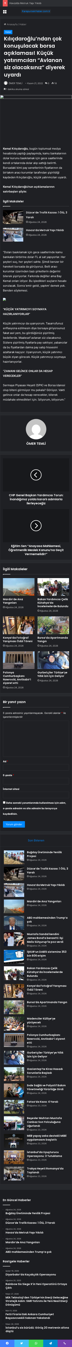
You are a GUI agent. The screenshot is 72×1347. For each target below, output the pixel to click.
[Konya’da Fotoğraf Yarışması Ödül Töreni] (19, 625)
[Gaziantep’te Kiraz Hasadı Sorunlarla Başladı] (14, 1074)
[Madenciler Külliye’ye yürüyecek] (14, 1024)
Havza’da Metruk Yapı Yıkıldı (45, 230)
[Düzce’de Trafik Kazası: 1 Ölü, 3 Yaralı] (13, 217)
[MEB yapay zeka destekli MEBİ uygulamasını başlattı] (14, 1141)
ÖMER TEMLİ (15, 83)
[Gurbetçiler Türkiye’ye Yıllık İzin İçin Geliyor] (53, 660)
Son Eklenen (36, 840)
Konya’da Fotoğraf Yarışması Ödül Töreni (17, 639)
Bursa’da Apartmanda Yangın (52, 639)
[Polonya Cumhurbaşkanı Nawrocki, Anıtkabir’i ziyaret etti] (19, 660)
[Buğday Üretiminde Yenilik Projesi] (14, 857)
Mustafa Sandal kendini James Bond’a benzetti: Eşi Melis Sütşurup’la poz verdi (45, 938)
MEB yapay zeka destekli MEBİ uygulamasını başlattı (46, 1137)
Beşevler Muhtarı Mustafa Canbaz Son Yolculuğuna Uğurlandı (44, 1122)
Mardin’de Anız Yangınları (13, 601)
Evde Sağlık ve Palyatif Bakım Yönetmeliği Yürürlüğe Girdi (46, 1087)
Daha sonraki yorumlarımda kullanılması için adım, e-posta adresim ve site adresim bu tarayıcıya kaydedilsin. (34, 808)
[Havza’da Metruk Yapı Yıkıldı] (13, 235)
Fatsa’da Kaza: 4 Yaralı (42, 1102)
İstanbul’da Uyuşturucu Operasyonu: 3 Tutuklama (44, 1154)
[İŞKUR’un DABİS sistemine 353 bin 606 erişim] (14, 957)
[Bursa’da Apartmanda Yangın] (53, 625)
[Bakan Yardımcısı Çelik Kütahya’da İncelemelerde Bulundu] (53, 587)
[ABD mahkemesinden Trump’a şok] (14, 923)
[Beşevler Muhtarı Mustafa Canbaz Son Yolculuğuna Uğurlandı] (14, 1123)
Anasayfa (11, 24)
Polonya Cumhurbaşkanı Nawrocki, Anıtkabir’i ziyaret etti (17, 678)
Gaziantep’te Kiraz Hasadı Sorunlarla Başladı (45, 1071)
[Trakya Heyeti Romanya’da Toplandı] (14, 1173)
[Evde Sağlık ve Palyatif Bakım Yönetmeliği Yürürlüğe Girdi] (14, 1090)
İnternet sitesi (11, 788)
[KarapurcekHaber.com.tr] (36, 11)
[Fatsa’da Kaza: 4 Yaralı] (14, 1107)
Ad (5, 761)
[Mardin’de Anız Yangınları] (19, 587)
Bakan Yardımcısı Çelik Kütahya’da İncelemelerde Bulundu (52, 602)
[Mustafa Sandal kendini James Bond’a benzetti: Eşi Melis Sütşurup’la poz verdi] (14, 939)
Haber (22, 24)
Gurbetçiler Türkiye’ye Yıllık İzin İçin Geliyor (52, 674)
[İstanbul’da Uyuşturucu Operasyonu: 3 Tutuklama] (14, 1157)
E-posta (8, 775)
